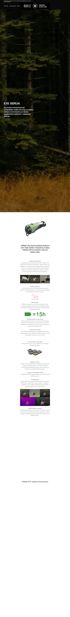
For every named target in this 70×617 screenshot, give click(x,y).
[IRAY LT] (35, 6)
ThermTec (6, 6)
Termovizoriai (13, 6)
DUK (18, 6)
